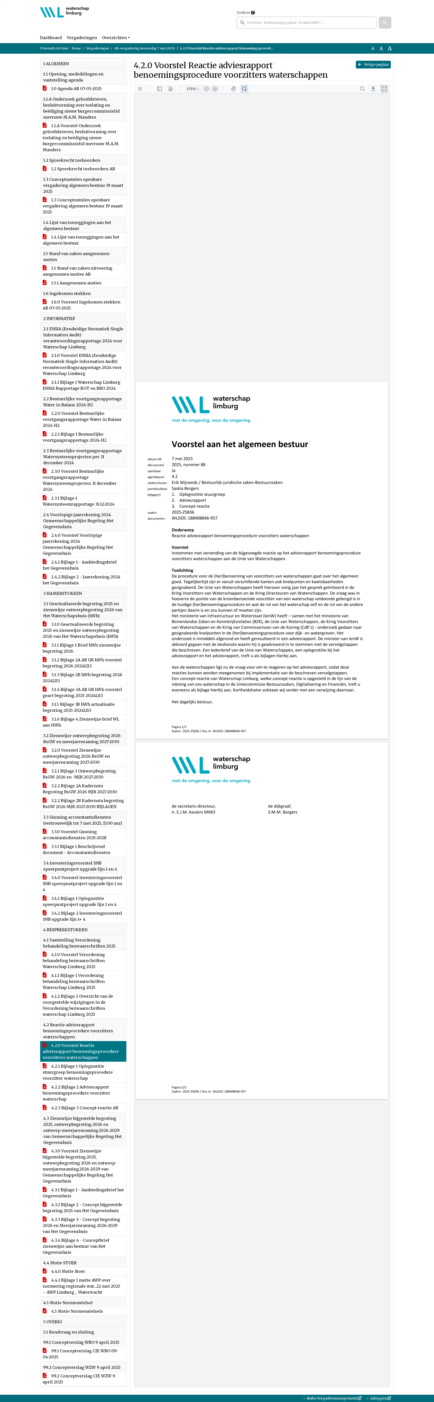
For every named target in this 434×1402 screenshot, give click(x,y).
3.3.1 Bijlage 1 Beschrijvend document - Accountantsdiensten (76, 849)
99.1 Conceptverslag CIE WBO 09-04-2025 (80, 1353)
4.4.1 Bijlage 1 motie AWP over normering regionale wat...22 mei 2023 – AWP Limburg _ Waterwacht (81, 1286)
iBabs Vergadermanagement (332, 1398)
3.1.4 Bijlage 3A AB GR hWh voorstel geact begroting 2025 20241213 (82, 692)
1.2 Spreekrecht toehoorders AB (82, 168)
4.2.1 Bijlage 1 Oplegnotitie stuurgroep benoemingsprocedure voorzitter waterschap (78, 1072)
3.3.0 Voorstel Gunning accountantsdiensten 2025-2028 (74, 834)
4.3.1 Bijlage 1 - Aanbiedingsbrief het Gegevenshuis (83, 1192)
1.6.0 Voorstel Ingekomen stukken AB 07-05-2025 (81, 304)
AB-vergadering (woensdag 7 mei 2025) (144, 48)
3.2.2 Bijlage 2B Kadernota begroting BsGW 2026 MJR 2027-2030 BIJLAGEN (83, 803)
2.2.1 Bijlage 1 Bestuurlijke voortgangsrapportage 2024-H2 (74, 437)
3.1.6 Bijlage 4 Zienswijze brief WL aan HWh (81, 722)
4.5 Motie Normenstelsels (76, 1311)
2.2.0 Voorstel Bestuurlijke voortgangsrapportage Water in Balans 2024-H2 (82, 419)
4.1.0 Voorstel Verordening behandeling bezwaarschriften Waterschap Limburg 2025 (74, 960)
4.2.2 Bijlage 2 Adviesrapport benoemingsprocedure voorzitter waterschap (76, 1093)
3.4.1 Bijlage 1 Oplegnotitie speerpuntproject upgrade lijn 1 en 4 (80, 901)
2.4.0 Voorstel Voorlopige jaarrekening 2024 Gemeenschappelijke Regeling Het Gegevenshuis (78, 544)
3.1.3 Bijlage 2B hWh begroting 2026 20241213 (82, 677)
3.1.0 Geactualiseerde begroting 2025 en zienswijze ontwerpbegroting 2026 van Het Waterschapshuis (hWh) (81, 630)
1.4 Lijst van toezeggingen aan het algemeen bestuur (81, 240)
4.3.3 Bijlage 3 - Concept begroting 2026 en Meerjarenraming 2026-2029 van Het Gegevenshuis (81, 1225)
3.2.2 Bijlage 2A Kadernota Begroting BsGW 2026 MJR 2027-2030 (80, 788)
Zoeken (243, 12)
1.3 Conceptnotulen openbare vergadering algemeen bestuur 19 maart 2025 (83, 205)
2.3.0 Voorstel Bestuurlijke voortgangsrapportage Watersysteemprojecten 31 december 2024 (80, 480)
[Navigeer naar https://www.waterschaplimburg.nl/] (64, 19)
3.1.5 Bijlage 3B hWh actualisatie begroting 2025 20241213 (79, 707)
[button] (385, 23)
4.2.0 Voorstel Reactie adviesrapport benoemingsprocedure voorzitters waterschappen (81, 1051)
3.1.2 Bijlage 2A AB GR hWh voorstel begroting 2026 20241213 (82, 662)
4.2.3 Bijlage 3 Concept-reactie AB (84, 1107)
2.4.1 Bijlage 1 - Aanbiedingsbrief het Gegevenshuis (80, 565)
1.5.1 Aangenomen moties (75, 282)
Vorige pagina (376, 64)
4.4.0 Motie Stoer (67, 1271)
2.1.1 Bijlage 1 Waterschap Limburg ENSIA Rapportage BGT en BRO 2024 (81, 385)
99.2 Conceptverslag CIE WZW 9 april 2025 (79, 1378)
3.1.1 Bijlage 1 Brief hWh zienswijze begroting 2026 (82, 648)
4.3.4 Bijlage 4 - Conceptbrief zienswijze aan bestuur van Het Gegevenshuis (76, 1246)
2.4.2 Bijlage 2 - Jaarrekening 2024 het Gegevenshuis (81, 579)
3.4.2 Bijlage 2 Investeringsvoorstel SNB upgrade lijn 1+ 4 (82, 916)
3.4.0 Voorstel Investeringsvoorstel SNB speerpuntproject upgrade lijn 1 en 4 (82, 883)
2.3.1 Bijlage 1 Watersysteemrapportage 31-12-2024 (79, 501)
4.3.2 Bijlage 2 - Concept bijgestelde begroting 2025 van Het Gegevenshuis (82, 1207)
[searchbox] (307, 23)
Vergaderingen (82, 37)
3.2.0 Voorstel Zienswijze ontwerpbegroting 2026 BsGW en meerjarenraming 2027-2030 (76, 756)
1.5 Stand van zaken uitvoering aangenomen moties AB (77, 271)
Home (76, 48)
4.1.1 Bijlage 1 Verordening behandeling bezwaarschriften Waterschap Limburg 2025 (74, 981)
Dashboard (51, 37)
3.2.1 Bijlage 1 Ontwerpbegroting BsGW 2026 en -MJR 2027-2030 (79, 774)
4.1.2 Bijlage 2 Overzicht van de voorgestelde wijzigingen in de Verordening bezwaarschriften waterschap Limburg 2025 (78, 1005)
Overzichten (114, 37)
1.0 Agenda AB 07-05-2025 (76, 88)
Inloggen (378, 1398)
